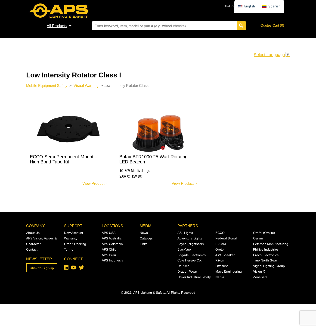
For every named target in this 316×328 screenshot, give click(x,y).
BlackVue (184, 249)
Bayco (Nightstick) (190, 244)
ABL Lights (185, 233)
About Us (33, 233)
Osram (258, 238)
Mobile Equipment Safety (46, 85)
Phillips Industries (266, 249)
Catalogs (146, 238)
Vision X (259, 271)
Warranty (70, 238)
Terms (68, 249)
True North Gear (265, 260)
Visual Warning (86, 85)
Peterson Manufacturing (270, 244)
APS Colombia (112, 244)
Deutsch (183, 266)
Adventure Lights (189, 238)
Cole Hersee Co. (189, 260)
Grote (219, 249)
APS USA (108, 233)
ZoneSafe (260, 277)
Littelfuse (222, 266)
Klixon (219, 260)
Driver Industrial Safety (194, 277)
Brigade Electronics (191, 255)
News (144, 233)
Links (143, 244)
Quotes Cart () (272, 25)
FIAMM (220, 244)
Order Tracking (75, 244)
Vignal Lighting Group (269, 266)
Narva (219, 277)
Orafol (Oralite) (264, 233)
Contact (31, 249)
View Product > (94, 183)
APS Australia (111, 238)
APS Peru (109, 255)
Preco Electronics (266, 255)
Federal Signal (226, 238)
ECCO (220, 233)
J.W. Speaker (225, 255)
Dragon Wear (187, 271)
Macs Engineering (228, 271)
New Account (73, 233)
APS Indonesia (112, 260)
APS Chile (109, 249)
